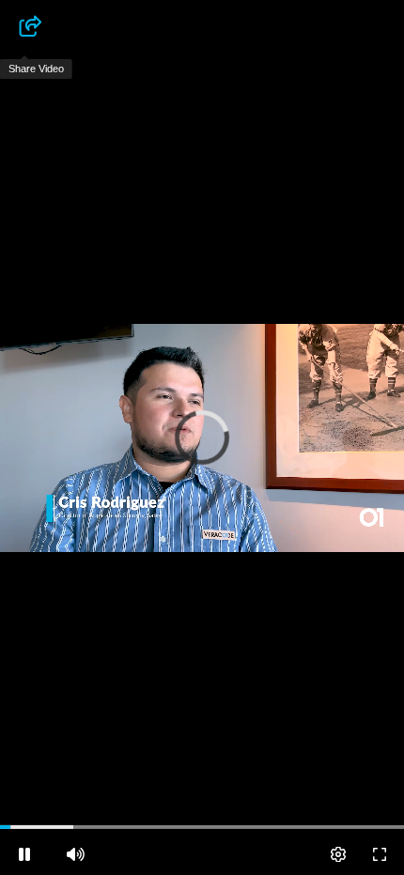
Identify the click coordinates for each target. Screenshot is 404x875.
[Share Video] (24, 26)
